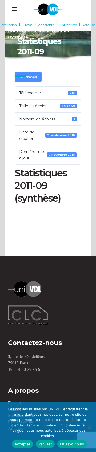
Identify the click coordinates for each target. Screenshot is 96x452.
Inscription (9, 24)
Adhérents (46, 24)
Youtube (89, 24)
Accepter (22, 444)
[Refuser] (89, 427)
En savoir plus (72, 444)
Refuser (45, 444)
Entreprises (68, 24)
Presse (27, 24)
